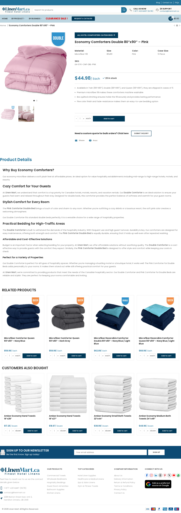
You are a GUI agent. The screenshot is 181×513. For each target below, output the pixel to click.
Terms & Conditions (123, 486)
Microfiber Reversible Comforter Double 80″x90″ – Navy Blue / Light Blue (112, 341)
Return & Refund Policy (124, 482)
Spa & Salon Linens (86, 482)
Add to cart (109, 118)
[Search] (124, 10)
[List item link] (23, 488)
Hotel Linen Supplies (87, 475)
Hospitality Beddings (56, 482)
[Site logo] (16, 9)
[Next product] (179, 25)
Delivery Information (123, 479)
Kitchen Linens (53, 492)
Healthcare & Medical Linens (91, 479)
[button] (80, 141)
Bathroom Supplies (55, 489)
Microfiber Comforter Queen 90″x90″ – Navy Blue (19, 339)
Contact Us (119, 492)
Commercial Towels (56, 475)
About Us (118, 475)
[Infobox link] (141, 10)
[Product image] (23, 316)
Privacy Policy (120, 489)
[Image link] (158, 483)
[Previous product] (174, 25)
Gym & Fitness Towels (88, 486)
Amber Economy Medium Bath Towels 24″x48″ (155, 417)
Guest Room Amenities (57, 486)
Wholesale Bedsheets (57, 479)
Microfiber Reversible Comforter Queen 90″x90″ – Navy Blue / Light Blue (156, 341)
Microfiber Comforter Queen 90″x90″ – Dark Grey (64, 339)
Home (3, 25)
